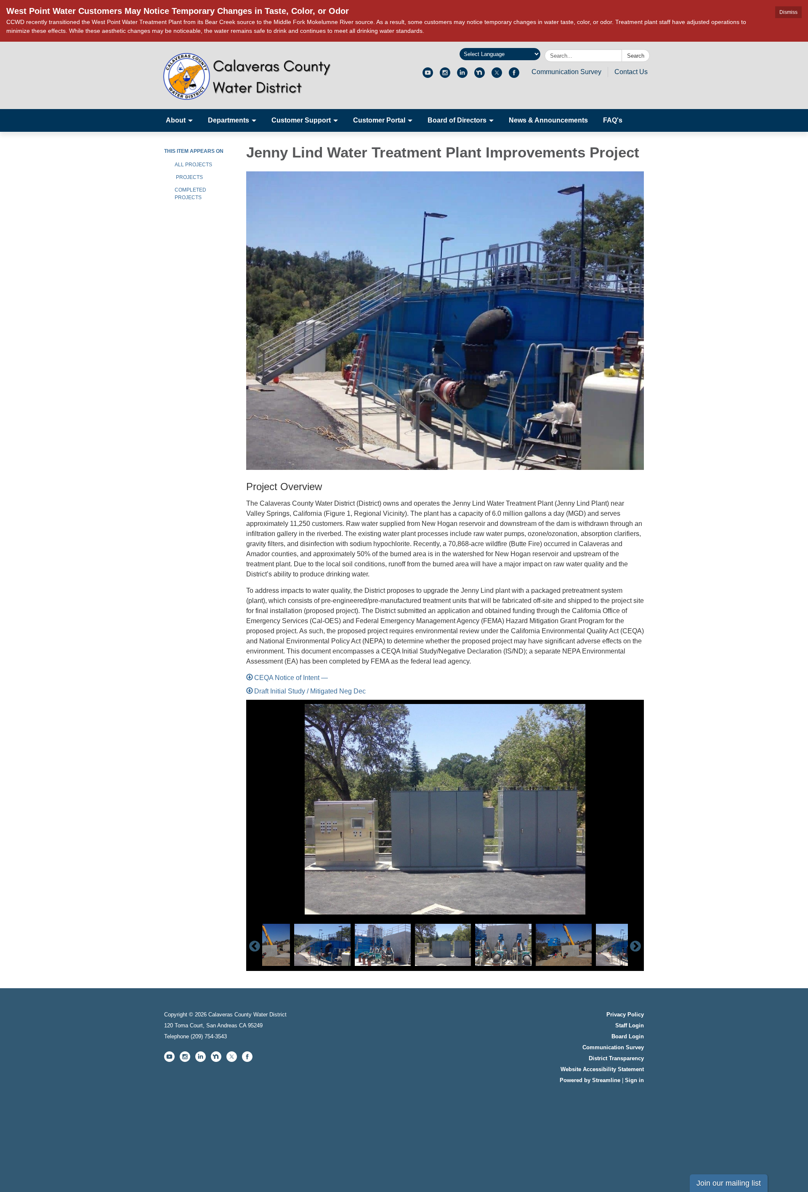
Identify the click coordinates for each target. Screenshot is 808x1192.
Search (635, 56)
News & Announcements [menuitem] (548, 120)
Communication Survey (566, 71)
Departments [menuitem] (228, 120)
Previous (254, 946)
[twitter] (497, 75)
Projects (189, 177)
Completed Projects (190, 193)
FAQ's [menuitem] (612, 120)
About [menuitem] (176, 120)
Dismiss (788, 12)
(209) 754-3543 (209, 1036)
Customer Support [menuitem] (301, 120)
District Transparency (616, 1058)
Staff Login (629, 1025)
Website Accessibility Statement (602, 1069)
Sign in (634, 1080)
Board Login (627, 1036)
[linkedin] (462, 75)
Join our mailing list (728, 1183)
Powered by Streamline (590, 1080)
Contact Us (631, 71)
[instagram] (445, 75)
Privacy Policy (625, 1014)
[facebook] (514, 75)
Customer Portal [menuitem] (379, 120)
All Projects (193, 165)
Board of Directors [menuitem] (457, 120)
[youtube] (428, 75)
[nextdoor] (479, 75)
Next (635, 946)
